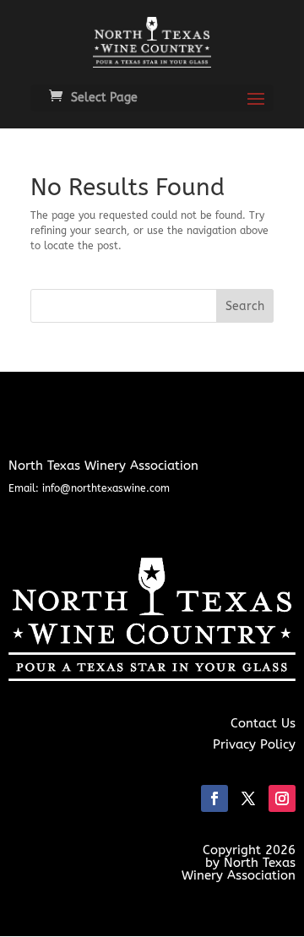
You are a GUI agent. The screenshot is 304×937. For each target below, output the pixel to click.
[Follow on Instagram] (282, 798)
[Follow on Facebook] (214, 798)
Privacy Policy (254, 744)
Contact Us (263, 723)
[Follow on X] (248, 798)
